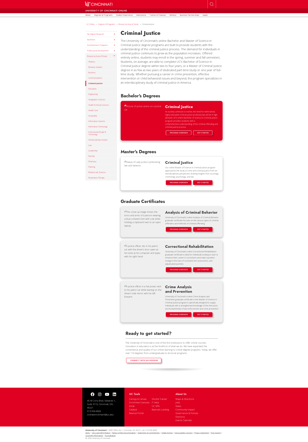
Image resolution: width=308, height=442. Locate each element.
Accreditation (110, 435)
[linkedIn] (114, 394)
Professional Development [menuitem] (98, 51)
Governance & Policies (187, 413)
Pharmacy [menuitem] (92, 161)
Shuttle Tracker (159, 399)
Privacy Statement (201, 433)
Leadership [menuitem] (92, 150)
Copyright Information (94, 435)
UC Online (91, 24)
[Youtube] (107, 394)
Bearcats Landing (160, 409)
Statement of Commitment (149, 433)
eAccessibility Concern (183, 433)
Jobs (178, 402)
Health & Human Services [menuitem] (98, 105)
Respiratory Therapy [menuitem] (96, 178)
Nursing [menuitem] (91, 156)
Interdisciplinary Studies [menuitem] (98, 140)
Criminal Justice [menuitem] (95, 83)
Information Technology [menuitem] (97, 126)
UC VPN (156, 406)
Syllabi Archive (167, 433)
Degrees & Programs (106, 24)
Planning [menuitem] (91, 167)
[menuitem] (88, 15)
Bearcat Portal (136, 413)
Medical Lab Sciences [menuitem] (97, 172)
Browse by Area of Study (128, 24)
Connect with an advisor (144, 360)
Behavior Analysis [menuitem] (95, 67)
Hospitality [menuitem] (92, 116)
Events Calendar (184, 420)
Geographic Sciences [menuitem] (96, 99)
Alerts (87, 433)
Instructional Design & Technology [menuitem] (97, 133)
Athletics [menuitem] (91, 62)
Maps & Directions (185, 399)
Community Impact (185, 409)
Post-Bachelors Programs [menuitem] (97, 45)
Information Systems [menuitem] (96, 121)
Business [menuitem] (92, 72)
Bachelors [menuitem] (91, 39)
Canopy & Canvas (138, 399)
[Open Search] (212, 4)
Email (132, 406)
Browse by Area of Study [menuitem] (97, 56)
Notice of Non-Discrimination (124, 433)
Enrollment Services (139, 402)
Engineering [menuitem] (93, 94)
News (178, 406)
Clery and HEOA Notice (101, 433)
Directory (180, 416)
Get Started (203, 133)
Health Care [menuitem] (93, 110)
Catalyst (133, 409)
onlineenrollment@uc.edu (100, 414)
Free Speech (216, 433)
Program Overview (179, 133)
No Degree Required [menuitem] (95, 34)
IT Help (155, 402)
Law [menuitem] (90, 145)
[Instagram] (99, 394)
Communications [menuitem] (95, 78)
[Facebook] (92, 394)
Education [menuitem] (92, 89)
